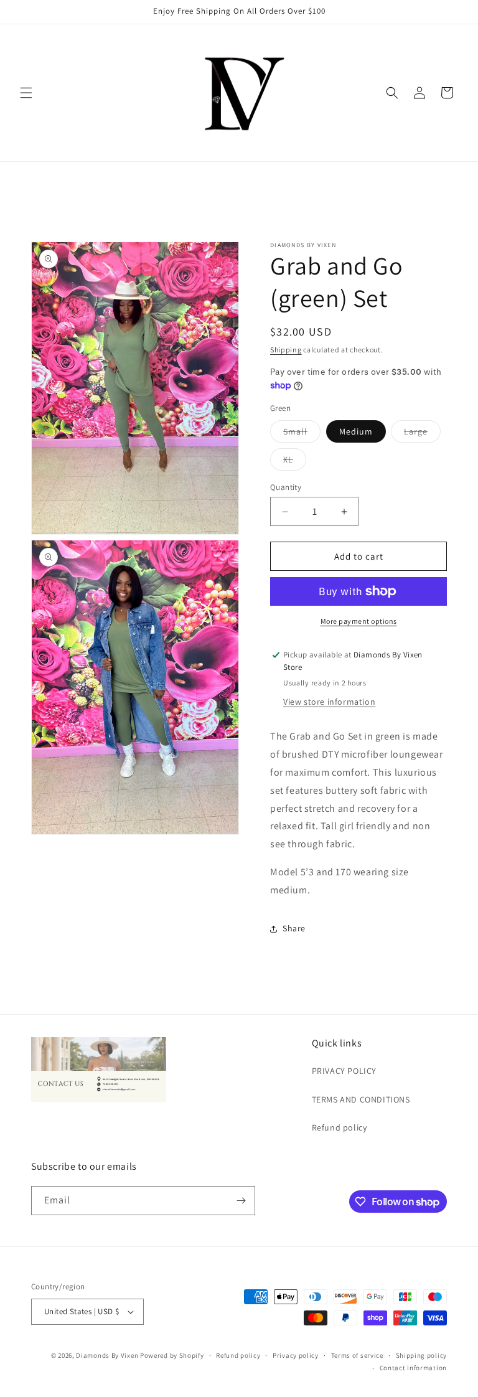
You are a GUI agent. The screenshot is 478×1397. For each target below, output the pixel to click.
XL (294, 462)
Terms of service (357, 1355)
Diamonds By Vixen (107, 1355)
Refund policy (339, 1127)
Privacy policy (296, 1355)
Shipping (286, 349)
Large (422, 434)
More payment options (359, 621)
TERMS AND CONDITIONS (361, 1099)
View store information (329, 701)
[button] (26, 92)
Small (302, 434)
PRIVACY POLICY (344, 1070)
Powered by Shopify (172, 1355)
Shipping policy (422, 1355)
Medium (356, 431)
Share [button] (294, 928)
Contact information (413, 1367)
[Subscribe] (241, 1200)
